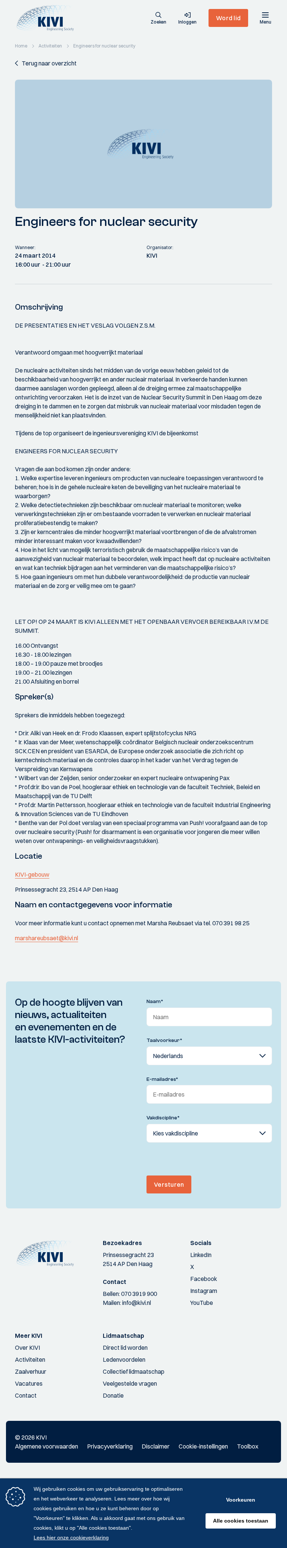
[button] (158, 18)
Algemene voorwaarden (46, 1446)
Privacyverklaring (110, 1446)
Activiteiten (30, 1359)
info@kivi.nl (136, 1302)
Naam (154, 1002)
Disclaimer (156, 1446)
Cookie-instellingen (203, 1446)
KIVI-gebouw (32, 874)
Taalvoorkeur (164, 1040)
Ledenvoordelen (124, 1359)
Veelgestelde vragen (130, 1383)
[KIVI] (48, 18)
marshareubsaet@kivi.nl (46, 938)
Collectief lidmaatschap (133, 1371)
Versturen (169, 1184)
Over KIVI (27, 1347)
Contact (26, 1395)
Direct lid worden (125, 1347)
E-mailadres (162, 1079)
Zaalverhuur (30, 1371)
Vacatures (29, 1383)
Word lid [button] (228, 18)
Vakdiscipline (163, 1118)
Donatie (113, 1395)
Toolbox (247, 1446)
